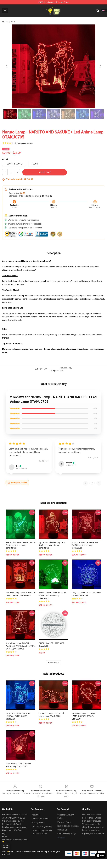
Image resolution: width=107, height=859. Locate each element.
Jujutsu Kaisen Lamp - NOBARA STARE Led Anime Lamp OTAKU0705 (52, 595)
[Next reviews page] (98, 483)
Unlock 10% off (5, 846)
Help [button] (102, 855)
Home (5, 21)
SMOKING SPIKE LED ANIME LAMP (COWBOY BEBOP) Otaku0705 (84, 716)
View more (53, 663)
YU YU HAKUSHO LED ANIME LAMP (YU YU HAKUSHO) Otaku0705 (18, 716)
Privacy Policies (38, 822)
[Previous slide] (6, 66)
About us (35, 815)
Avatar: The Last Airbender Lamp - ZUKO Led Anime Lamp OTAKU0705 (20, 545)
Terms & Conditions (40, 819)
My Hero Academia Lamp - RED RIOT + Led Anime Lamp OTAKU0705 (52, 545)
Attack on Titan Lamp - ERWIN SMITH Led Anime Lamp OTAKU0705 (85, 545)
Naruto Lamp (65, 368)
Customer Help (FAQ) (66, 834)
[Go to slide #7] (97, 114)
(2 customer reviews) (23, 143)
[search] (97, 10)
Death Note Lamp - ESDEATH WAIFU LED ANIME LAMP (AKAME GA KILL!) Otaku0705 (20, 646)
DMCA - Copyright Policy (42, 826)
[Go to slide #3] (39, 114)
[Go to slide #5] (68, 114)
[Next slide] (100, 66)
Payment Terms (64, 822)
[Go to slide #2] (24, 114)
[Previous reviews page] (85, 483)
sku (13, 21)
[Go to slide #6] (82, 114)
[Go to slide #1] (10, 114)
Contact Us (62, 830)
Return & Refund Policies (68, 826)
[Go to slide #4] (53, 114)
